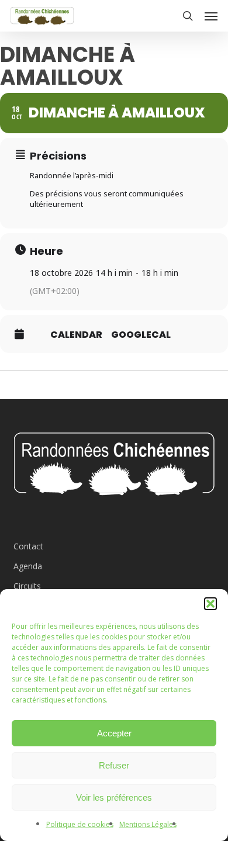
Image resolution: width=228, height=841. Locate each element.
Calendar (76, 335)
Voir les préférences (114, 797)
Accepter (114, 733)
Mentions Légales (148, 824)
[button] (210, 604)
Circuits (27, 585)
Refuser (114, 765)
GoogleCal (141, 335)
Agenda (27, 566)
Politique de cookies (79, 824)
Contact (28, 546)
